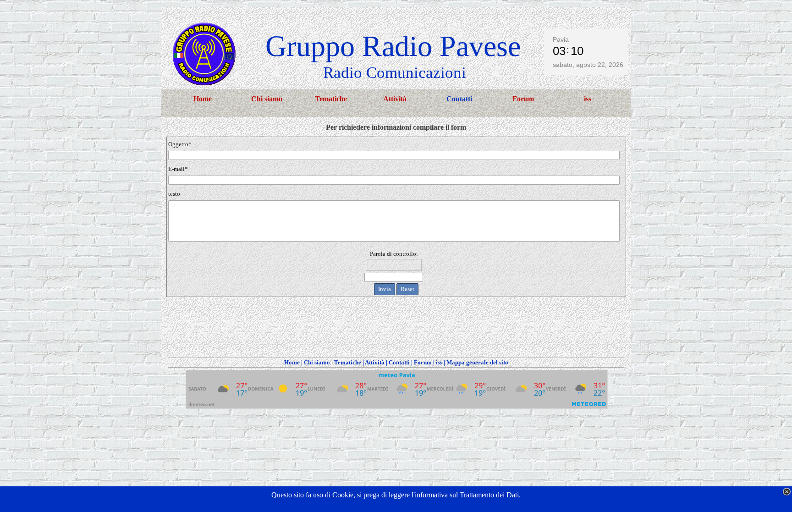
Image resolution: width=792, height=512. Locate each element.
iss (439, 362)
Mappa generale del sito (477, 362)
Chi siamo (317, 362)
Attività (375, 362)
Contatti (399, 362)
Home (292, 362)
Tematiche (347, 362)
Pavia (561, 39)
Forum (423, 362)
